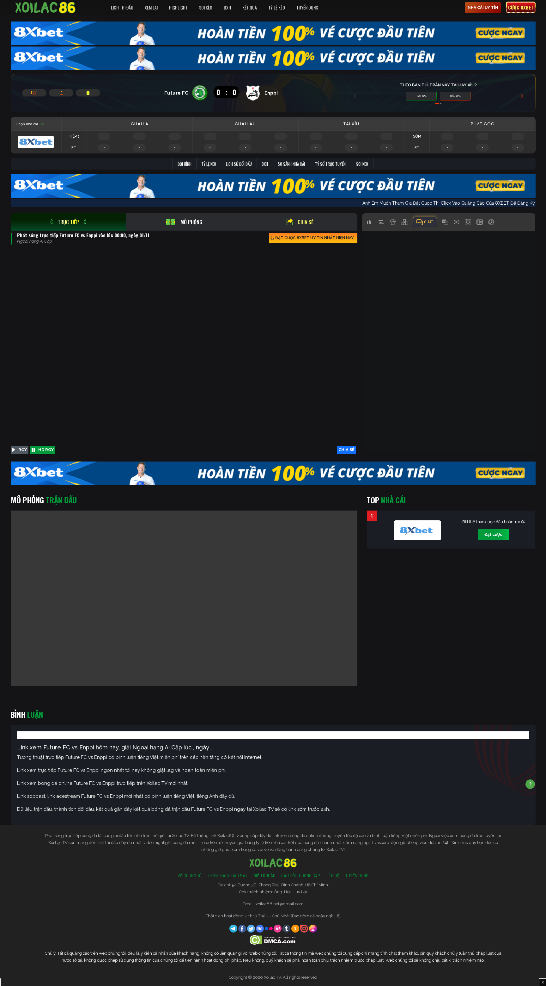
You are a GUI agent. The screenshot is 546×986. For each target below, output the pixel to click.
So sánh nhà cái (291, 164)
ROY (22, 449)
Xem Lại (151, 7)
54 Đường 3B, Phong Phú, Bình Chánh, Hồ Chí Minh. (280, 885)
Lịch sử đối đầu (239, 164)
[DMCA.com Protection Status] (273, 939)
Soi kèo (362, 164)
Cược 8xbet (520, 7)
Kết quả (249, 7)
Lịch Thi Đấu (122, 7)
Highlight (178, 7)
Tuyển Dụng (307, 7)
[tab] (68, 222)
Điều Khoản (264, 875)
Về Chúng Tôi (190, 875)
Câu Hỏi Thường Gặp (300, 875)
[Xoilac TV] (45, 7)
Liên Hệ (332, 875)
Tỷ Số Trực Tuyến (330, 164)
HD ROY (46, 449)
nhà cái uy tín (483, 7)
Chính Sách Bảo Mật (227, 875)
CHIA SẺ (346, 449)
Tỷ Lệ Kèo (276, 7)
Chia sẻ (305, 222)
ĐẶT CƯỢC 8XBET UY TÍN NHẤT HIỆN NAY (314, 238)
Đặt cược (493, 534)
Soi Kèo (205, 7)
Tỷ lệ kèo (208, 164)
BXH (227, 7)
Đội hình (184, 164)
